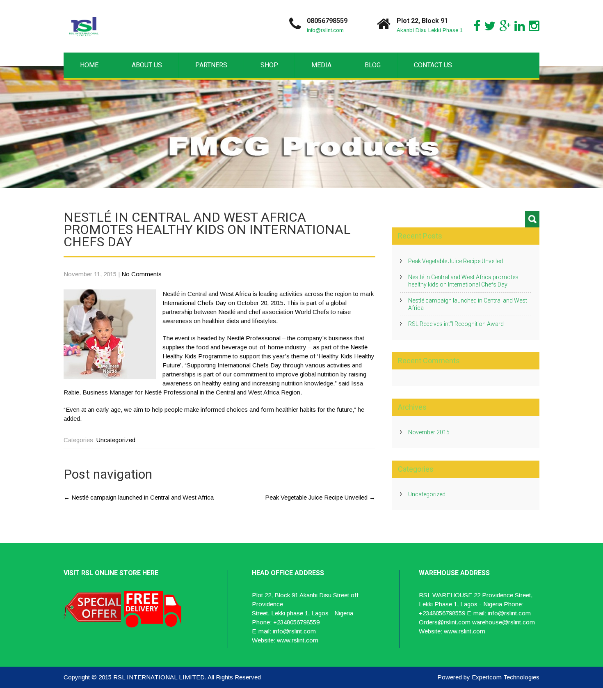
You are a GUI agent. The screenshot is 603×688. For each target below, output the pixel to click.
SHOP (269, 65)
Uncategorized (115, 439)
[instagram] (534, 26)
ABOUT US (147, 65)
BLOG (373, 65)
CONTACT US (433, 65)
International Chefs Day (194, 302)
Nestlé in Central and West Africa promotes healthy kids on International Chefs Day (463, 281)
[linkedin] (519, 26)
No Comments (141, 274)
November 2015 (429, 432)
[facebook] (476, 26)
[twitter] (490, 26)
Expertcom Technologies (505, 677)
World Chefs (312, 311)
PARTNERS (211, 65)
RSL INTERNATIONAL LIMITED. (160, 677)
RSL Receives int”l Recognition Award (456, 324)
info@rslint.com (325, 30)
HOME (89, 65)
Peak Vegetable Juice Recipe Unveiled (320, 497)
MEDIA (321, 65)
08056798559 (327, 21)
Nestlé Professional (254, 338)
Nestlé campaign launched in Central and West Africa (139, 497)
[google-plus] (505, 26)
